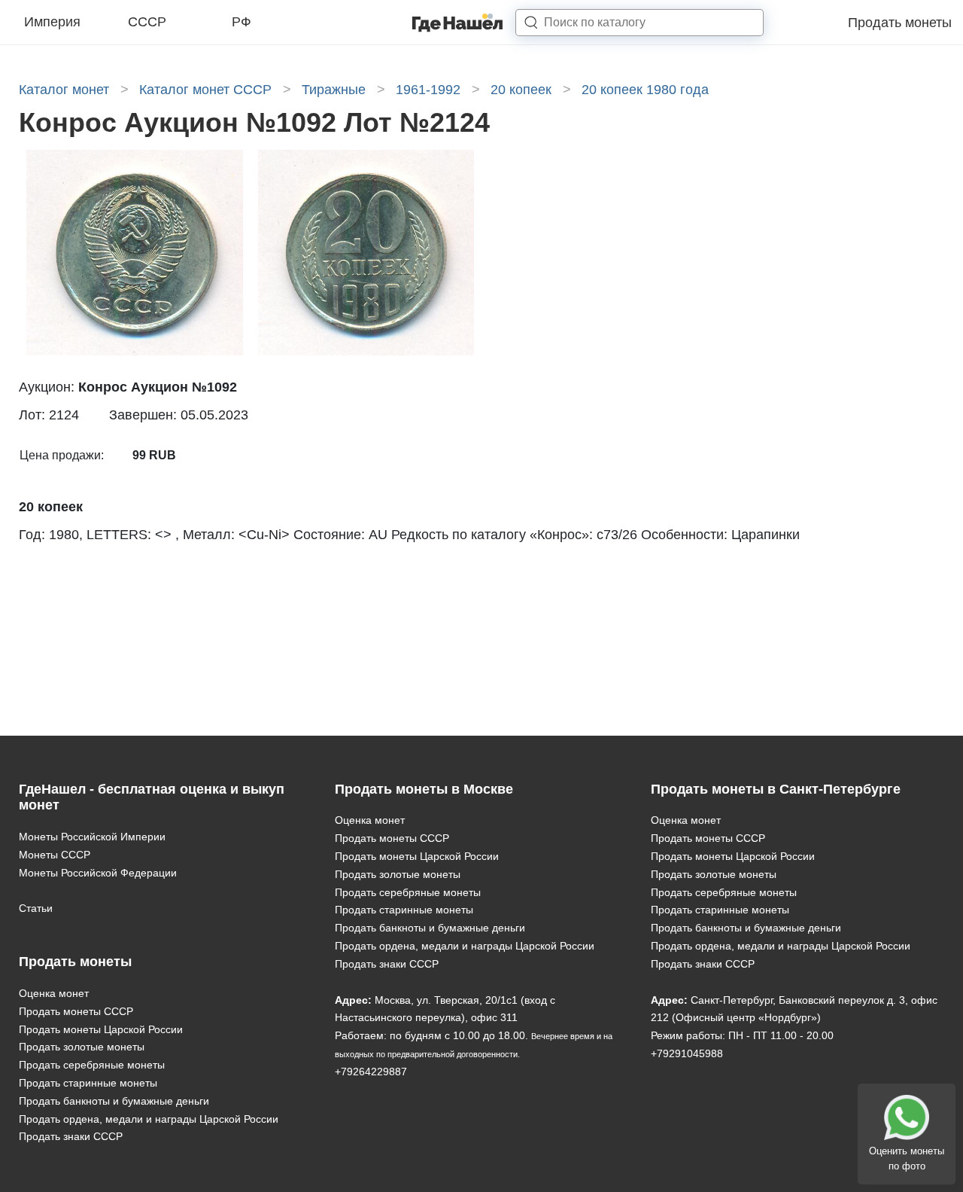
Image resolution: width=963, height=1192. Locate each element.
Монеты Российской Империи (92, 837)
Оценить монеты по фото (906, 1158)
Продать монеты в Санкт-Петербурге (776, 789)
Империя (52, 21)
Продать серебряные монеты (92, 1065)
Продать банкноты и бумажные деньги (114, 1101)
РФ (241, 21)
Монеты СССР (54, 855)
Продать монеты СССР (76, 1011)
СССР (147, 21)
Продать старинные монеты (88, 1083)
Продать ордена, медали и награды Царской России (148, 1119)
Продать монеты (900, 22)
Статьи (36, 908)
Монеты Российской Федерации (98, 873)
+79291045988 (687, 1053)
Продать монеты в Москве (424, 789)
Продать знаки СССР (71, 1136)
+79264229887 (371, 1071)
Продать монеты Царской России (101, 1029)
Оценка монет (54, 993)
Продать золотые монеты (81, 1047)
